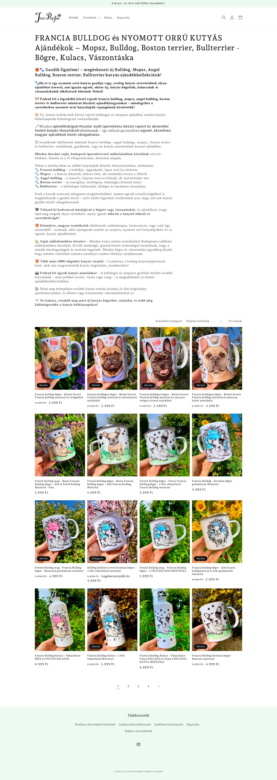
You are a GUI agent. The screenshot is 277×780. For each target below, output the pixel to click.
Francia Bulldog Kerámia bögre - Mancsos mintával (212, 657)
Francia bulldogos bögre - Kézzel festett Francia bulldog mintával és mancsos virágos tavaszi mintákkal (164, 397)
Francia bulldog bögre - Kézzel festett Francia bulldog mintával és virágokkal (59, 396)
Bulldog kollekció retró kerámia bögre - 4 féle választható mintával (111, 569)
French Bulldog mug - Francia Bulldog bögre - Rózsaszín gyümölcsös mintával (59, 569)
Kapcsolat (193, 724)
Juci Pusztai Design (132, 771)
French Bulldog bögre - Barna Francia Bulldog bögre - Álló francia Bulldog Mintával (110, 484)
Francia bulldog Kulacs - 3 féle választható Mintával (106, 657)
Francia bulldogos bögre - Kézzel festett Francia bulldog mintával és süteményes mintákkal (112, 397)
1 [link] (118, 686)
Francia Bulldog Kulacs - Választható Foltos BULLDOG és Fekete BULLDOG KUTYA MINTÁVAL (163, 658)
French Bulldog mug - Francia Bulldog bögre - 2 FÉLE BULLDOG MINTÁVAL (163, 569)
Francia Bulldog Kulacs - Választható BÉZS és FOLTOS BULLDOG (57, 657)
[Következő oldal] (159, 686)
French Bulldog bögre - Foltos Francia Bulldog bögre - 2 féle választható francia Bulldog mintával (163, 484)
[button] (91, 17)
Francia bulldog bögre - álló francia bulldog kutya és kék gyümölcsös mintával (214, 570)
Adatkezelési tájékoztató (135, 724)
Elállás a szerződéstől (138, 731)
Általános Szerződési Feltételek (95, 724)
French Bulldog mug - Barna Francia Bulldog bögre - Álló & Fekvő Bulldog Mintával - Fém (57, 484)
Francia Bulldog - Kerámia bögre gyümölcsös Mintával (212, 483)
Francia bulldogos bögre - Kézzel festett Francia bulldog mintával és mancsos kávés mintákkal (216, 397)
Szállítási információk (169, 724)
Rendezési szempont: (169, 320)
